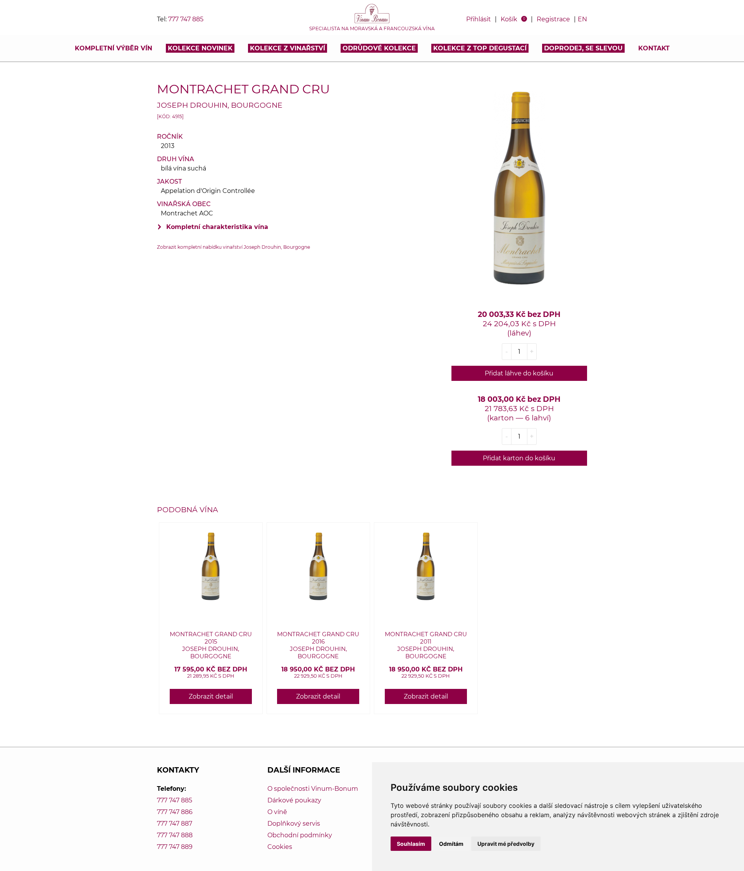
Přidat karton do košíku (519, 458)
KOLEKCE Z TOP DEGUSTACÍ (480, 48)
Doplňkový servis (293, 823)
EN (582, 19)
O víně (277, 812)
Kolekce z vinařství (287, 48)
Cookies (279, 846)
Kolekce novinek (200, 48)
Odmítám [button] (451, 843)
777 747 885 (185, 19)
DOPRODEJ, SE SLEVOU (583, 48)
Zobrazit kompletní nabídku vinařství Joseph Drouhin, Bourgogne (233, 247)
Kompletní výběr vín (113, 48)
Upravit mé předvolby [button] (505, 843)
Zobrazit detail (211, 696)
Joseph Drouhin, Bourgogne (219, 105)
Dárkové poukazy (294, 800)
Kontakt (654, 48)
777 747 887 (174, 823)
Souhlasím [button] (411, 843)
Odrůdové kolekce (379, 48)
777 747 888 (175, 835)
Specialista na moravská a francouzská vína (372, 28)
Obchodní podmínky (299, 835)
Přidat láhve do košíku (519, 373)
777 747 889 (175, 846)
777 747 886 (175, 812)
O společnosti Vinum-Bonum (312, 788)
